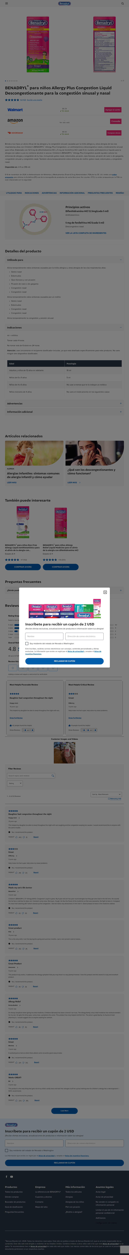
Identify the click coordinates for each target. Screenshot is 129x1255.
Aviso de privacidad (76, 651)
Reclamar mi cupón (64, 661)
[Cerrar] (105, 592)
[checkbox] (26, 643)
